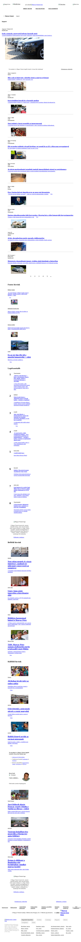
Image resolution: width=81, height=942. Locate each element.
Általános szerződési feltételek (46, 907)
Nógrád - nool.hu (54, 930)
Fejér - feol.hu (38, 928)
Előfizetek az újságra (61, 901)
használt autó (5, 30)
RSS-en (24, 764)
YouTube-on (18, 764)
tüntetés (9, 558)
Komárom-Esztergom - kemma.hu (57, 928)
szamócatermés (11, 120)
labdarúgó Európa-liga (13, 308)
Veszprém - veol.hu (69, 930)
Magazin (57, 919)
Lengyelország (11, 143)
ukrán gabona (11, 166)
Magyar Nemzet (9, 16)
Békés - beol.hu (24, 930)
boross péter (16, 450)
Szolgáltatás (25, 922)
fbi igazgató (13, 775)
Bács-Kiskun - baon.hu (25, 926)
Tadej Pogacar (11, 801)
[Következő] (54, 276)
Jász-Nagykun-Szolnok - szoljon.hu (57, 926)
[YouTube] (25, 767)
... (50, 276)
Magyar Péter (11, 641)
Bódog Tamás (11, 289)
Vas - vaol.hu (68, 928)
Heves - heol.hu (39, 935)
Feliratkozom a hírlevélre (66, 69)
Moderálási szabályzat (66, 907)
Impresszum (5, 907)
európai (9, 732)
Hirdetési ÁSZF (57, 907)
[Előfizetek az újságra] (61, 4)
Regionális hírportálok (27, 919)
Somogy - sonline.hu (55, 932)
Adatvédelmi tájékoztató (22, 907)
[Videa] (22, 767)
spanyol (9, 705)
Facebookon (25, 759)
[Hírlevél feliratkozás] (11, 767)
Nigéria (9, 677)
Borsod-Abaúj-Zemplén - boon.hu (27, 932)
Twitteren (14, 760)
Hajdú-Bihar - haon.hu (40, 932)
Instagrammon (25, 762)
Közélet (39, 919)
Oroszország (10, 212)
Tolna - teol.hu (68, 926)
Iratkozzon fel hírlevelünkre (18, 757)
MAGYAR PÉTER (40, 8)
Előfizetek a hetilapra (19, 537)
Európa (9, 189)
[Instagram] (17, 767)
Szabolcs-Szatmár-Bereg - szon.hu (57, 935)
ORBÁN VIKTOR (27, 8)
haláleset (16, 394)
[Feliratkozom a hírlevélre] (16, 4)
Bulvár (65, 919)
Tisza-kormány (17, 373)
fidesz (9, 614)
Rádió (33, 922)
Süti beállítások (76, 907)
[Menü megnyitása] (75, 4)
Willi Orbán (10, 856)
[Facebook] (14, 767)
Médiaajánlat (13, 907)
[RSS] (28, 767)
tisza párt (16, 467)
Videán (13, 764)
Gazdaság (48, 919)
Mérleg (9, 235)
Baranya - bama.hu (24, 928)
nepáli (9, 351)
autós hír (10, 828)
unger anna (16, 485)
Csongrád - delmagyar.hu (26, 935)
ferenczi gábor (11, 324)
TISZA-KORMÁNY (53, 8)
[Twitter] (20, 767)
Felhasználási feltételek (34, 907)
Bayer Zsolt (12, 773)
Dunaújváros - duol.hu (40, 926)
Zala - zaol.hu (68, 932)
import (9, 74)
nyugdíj (15, 411)
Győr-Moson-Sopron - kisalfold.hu (42, 930)
